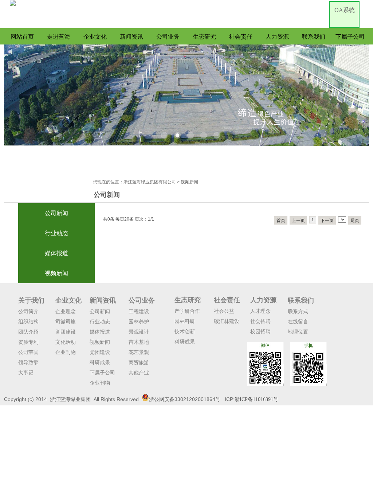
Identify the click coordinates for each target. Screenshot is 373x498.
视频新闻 (56, 273)
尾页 (354, 220)
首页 (280, 220)
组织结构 (28, 321)
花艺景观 (139, 352)
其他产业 (139, 373)
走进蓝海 (58, 37)
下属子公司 (350, 37)
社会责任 (240, 37)
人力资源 (277, 37)
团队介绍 (28, 332)
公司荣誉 (28, 352)
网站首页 (22, 37)
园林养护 (139, 321)
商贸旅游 (139, 362)
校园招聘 (260, 331)
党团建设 (65, 332)
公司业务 (168, 37)
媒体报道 (56, 253)
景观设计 (139, 332)
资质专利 (28, 342)
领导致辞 (28, 362)
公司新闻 (56, 213)
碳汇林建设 (226, 321)
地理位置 (298, 332)
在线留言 (298, 321)
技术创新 (184, 331)
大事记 (26, 373)
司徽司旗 (65, 321)
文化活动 (65, 342)
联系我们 (313, 37)
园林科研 (184, 321)
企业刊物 (65, 352)
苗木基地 (139, 342)
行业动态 (56, 233)
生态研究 (204, 37)
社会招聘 (260, 321)
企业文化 (95, 37)
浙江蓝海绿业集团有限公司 (149, 181)
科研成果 (100, 362)
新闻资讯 (131, 37)
